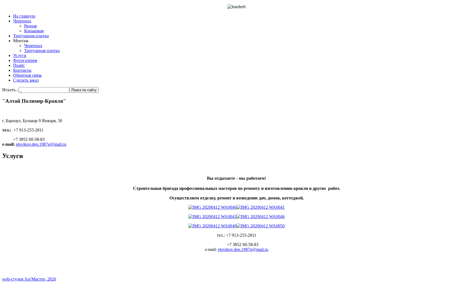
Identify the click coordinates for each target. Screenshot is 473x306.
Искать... (10, 89)
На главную (24, 16)
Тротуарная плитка (31, 35)
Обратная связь (27, 75)
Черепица (22, 21)
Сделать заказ (26, 80)
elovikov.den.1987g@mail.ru (41, 144)
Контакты (22, 70)
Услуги (19, 55)
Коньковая (34, 30)
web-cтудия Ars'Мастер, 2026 (29, 279)
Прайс (19, 65)
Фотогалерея (25, 60)
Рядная (30, 26)
